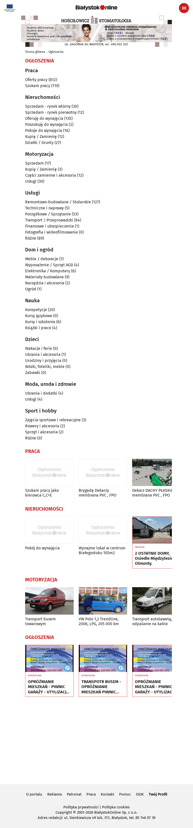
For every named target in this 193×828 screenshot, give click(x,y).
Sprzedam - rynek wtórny (48, 106)
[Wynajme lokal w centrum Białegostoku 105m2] (103, 530)
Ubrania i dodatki (41, 393)
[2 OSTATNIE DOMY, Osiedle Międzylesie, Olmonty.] (156, 530)
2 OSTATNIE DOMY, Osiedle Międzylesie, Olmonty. (154, 558)
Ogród (30, 289)
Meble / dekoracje (41, 258)
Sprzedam (34, 163)
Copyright (64, 812)
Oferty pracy (36, 79)
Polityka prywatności (81, 807)
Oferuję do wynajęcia (44, 118)
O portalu (34, 794)
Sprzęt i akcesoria (41, 432)
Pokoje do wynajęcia (43, 130)
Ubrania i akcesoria (43, 354)
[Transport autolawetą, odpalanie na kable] (156, 601)
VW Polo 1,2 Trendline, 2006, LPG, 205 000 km (99, 621)
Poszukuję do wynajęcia (46, 124)
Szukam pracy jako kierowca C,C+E (42, 493)
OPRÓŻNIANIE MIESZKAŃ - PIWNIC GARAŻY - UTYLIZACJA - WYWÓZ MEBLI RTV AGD (48, 687)
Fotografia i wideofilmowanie (51, 232)
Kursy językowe (38, 315)
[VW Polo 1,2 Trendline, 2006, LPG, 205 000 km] (103, 601)
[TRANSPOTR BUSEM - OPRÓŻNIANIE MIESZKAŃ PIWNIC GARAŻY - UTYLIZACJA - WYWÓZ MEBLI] (103, 658)
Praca (91, 794)
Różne (30, 238)
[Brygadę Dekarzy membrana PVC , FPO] (103, 472)
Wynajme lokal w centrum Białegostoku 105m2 (102, 550)
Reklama (54, 794)
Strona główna (35, 52)
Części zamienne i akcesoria (50, 175)
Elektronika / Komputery (47, 271)
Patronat (74, 794)
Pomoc (125, 794)
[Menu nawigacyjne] (184, 8)
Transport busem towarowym (40, 621)
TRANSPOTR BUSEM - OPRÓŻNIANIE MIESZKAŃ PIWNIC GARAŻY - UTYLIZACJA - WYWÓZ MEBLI (101, 687)
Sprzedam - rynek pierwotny (51, 112)
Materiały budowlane (44, 277)
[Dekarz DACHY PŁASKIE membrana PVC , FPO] (156, 472)
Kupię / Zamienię (41, 136)
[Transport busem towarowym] (49, 601)
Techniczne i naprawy (44, 208)
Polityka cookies (116, 807)
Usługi (30, 181)
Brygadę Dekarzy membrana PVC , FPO (97, 493)
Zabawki (32, 372)
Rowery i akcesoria (42, 426)
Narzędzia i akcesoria (44, 283)
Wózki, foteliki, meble (45, 366)
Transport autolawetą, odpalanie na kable (152, 621)
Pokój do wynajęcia (42, 548)
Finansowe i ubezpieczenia (49, 226)
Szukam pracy (37, 85)
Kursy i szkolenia (40, 321)
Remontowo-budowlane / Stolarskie (58, 202)
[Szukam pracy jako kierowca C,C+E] (49, 472)
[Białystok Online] (96, 8)
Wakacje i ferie (38, 348)
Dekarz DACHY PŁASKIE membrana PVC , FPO (152, 493)
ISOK (140, 794)
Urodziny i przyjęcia (43, 360)
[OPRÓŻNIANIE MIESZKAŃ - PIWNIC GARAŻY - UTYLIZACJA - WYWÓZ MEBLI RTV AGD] (49, 658)
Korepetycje (36, 309)
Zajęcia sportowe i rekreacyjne (53, 420)
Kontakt (107, 794)
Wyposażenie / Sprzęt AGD (49, 264)
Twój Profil (158, 794)
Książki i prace (38, 327)
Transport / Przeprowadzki (49, 220)
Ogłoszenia (56, 52)
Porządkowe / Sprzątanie (48, 214)
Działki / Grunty (39, 142)
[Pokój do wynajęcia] (49, 530)
